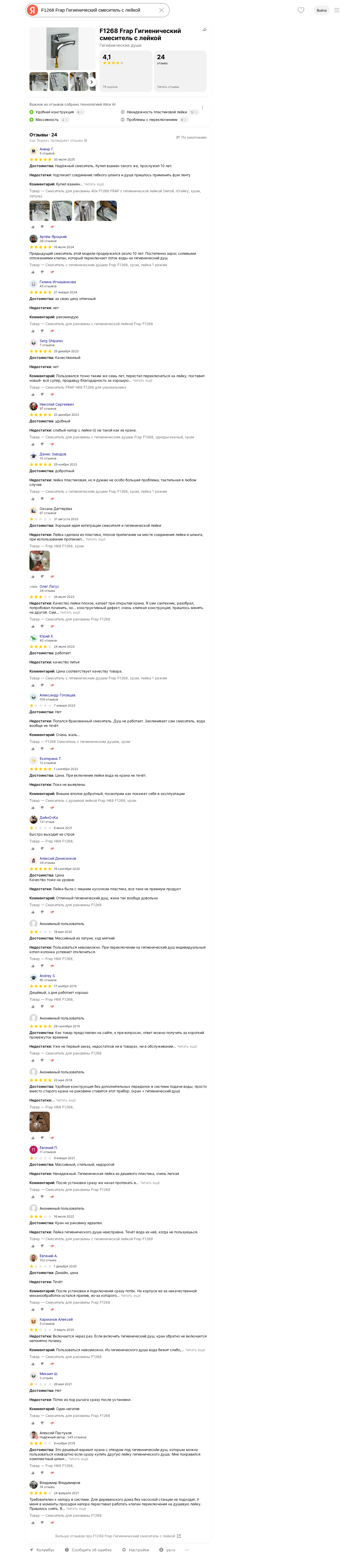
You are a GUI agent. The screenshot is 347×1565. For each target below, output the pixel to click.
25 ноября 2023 (65, 464)
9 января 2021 (64, 1158)
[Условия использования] (202, 107)
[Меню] (337, 10)
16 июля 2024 (64, 247)
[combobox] (96, 10)
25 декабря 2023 (66, 351)
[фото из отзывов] (39, 211)
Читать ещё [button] (94, 184)
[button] (38, 81)
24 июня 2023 (64, 646)
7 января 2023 (64, 705)
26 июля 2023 (64, 597)
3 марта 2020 (64, 1330)
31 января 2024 (65, 292)
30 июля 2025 (64, 159)
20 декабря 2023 (66, 415)
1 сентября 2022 (66, 769)
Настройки (139, 1549)
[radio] (33, 226)
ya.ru (170, 1549)
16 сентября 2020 (67, 869)
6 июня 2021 (63, 828)
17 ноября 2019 (65, 986)
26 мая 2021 (63, 1384)
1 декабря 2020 (65, 1266)
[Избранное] (301, 10)
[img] (40, 159)
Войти (322, 10)
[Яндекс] (32, 10)
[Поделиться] (205, 29)
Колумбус (46, 1549)
